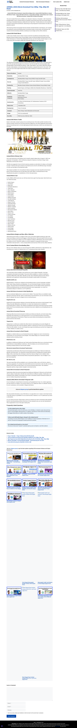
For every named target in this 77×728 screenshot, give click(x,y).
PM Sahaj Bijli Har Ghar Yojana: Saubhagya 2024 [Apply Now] (29, 461)
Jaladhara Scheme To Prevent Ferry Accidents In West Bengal (14, 488)
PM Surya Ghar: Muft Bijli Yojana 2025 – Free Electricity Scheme (13, 462)
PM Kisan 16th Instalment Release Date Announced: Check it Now (45, 462)
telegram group (24, 389)
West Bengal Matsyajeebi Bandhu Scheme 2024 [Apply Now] (28, 583)
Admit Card (66, 1)
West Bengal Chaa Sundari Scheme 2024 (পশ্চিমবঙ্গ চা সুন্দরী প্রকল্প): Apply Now (29, 678)
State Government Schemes (43, 1)
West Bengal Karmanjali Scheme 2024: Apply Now (14, 596)
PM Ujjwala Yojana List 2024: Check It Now (28, 475)
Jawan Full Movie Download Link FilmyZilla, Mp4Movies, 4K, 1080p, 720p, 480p (26, 437)
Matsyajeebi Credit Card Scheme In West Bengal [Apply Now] (45, 583)
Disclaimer (57, 726)
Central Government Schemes (27, 1)
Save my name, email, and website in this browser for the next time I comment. (26, 712)
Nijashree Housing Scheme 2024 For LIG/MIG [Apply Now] (45, 475)
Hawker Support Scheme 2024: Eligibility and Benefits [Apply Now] (29, 488)
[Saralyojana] (10, 2)
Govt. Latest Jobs (57, 1)
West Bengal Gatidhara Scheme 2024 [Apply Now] (14, 501)
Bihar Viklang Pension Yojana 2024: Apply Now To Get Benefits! (13, 475)
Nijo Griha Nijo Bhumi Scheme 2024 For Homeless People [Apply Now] (44, 488)
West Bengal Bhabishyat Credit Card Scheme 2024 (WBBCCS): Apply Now (45, 597)
